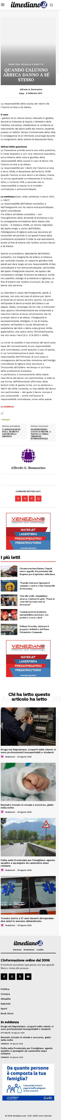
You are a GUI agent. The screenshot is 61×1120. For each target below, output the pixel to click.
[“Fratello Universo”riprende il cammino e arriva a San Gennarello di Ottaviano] (9, 585)
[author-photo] (3, 756)
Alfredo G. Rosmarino (31, 89)
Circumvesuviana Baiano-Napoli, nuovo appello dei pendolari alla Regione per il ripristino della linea (37, 571)
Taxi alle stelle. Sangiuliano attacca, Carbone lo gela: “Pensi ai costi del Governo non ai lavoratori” (37, 600)
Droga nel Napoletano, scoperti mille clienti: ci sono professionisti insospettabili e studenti (28, 751)
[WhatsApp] (38, 499)
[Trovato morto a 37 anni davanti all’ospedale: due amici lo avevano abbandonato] (28, 895)
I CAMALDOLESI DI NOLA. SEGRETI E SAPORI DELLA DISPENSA (11, 432)
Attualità (5, 1033)
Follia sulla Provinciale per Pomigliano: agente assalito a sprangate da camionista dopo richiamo (28, 863)
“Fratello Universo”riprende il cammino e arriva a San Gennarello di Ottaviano (37, 585)
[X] (25, 499)
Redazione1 (10, 757)
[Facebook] (18, 499)
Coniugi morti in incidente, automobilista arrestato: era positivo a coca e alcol (34, 614)
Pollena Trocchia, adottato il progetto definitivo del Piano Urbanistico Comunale (34, 629)
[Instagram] (12, 976)
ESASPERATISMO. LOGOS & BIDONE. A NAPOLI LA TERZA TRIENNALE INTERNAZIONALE (41, 434)
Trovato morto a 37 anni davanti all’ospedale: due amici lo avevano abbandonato (27, 919)
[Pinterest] (32, 499)
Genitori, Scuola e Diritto (26, 64)
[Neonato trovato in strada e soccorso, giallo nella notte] (28, 782)
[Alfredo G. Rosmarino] (28, 456)
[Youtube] (28, 976)
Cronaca (5, 1044)
